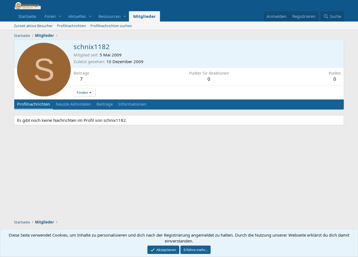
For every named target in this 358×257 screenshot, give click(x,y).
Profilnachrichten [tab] (33, 104)
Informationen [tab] (132, 104)
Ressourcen (109, 16)
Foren (50, 16)
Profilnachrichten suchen (111, 25)
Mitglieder (144, 16)
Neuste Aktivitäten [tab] (73, 104)
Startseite (27, 16)
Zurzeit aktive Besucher (33, 25)
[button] (60, 16)
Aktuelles (77, 16)
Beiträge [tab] (104, 104)
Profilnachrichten (71, 25)
